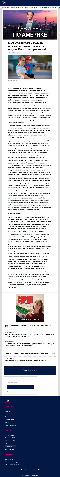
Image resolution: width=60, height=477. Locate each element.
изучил (39, 257)
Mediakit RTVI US (9, 449)
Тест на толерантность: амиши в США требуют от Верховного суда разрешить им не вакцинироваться (29, 335)
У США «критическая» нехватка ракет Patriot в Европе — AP (27, 360)
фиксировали (28, 234)
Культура (7, 422)
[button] (56, 3)
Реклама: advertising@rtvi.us (13, 462)
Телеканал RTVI (10, 446)
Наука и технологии (14, 52)
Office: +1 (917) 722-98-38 (12, 464)
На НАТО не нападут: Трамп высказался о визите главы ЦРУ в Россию (30, 353)
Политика (7, 414)
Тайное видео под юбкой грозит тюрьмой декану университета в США (28, 326)
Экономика (8, 417)
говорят (11, 202)
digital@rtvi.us (9, 459)
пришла (48, 108)
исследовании (19, 141)
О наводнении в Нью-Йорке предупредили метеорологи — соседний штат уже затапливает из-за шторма (30, 344)
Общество (8, 411)
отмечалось (12, 231)
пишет (32, 102)
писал (20, 282)
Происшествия (9, 419)
